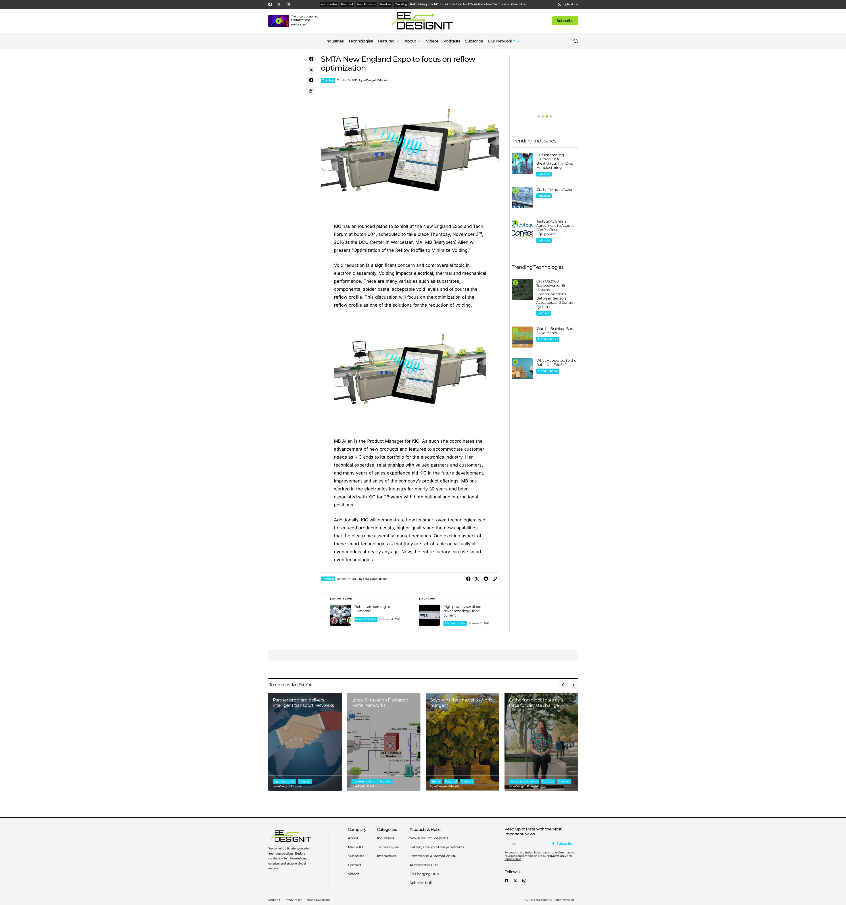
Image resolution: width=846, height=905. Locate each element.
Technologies (388, 847)
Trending (401, 4)
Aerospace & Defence (523, 781)
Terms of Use (513, 859)
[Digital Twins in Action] (522, 197)
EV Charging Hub (424, 874)
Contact (354, 865)
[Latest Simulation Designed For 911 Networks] (383, 742)
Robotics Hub (421, 883)
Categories (387, 829)
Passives (385, 4)
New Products (366, 4)
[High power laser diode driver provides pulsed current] (454, 612)
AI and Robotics (366, 619)
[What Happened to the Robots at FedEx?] (522, 368)
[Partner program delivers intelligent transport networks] (305, 742)
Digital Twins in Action (555, 189)
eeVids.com (298, 24)
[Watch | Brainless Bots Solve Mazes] (522, 337)
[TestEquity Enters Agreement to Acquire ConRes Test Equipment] (522, 229)
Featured (347, 4)
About (353, 838)
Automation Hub (424, 865)
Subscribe (356, 856)
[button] (568, 4)
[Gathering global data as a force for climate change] (541, 742)
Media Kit (356, 847)
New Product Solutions (429, 838)
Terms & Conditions (317, 899)
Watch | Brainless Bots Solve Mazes (555, 331)
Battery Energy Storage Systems (437, 847)
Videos (353, 874)
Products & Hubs (425, 829)
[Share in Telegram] (311, 80)
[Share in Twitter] (311, 69)
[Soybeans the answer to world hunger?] (462, 742)
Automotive (329, 4)
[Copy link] (311, 91)
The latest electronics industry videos (304, 18)
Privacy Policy (557, 855)
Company (357, 829)
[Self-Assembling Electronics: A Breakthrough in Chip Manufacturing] (522, 163)
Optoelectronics (455, 623)
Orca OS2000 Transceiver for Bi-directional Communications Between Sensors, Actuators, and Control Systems (555, 294)
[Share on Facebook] (311, 59)
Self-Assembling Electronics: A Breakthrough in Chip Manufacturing (555, 161)
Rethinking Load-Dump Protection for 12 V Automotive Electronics (459, 4)
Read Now (518, 4)
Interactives (386, 856)
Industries (544, 174)
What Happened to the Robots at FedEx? (556, 362)
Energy (436, 781)
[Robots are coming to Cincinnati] (365, 612)
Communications (364, 781)
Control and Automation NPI (433, 856)
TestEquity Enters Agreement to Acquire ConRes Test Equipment (555, 227)
